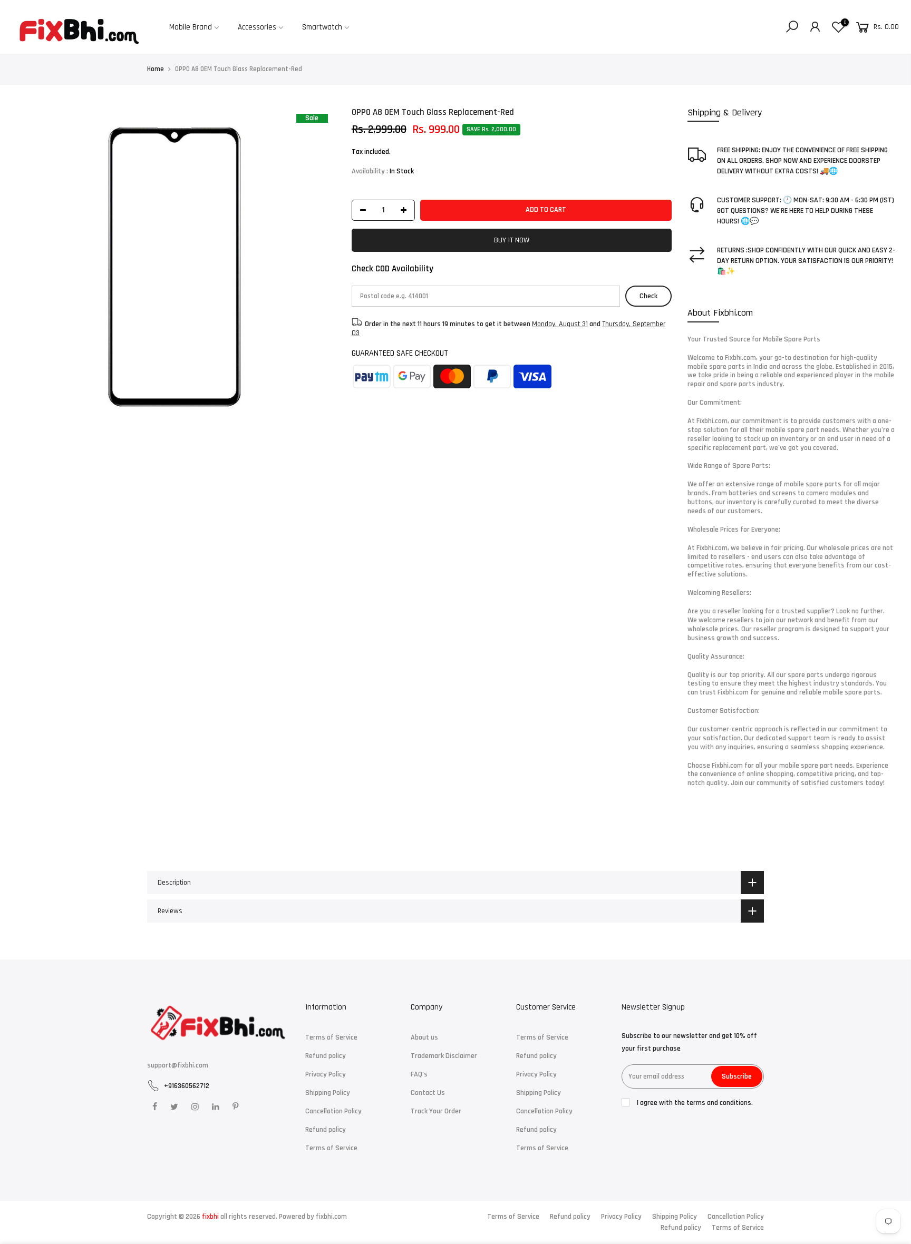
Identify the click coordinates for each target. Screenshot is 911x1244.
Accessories (257, 27)
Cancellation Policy (333, 1111)
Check (648, 296)
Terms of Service (331, 1037)
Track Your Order (436, 1111)
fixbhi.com (331, 1216)
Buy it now (511, 240)
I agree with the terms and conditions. (694, 1103)
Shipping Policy (327, 1093)
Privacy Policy (325, 1074)
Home (155, 69)
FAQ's (419, 1074)
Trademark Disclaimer (444, 1056)
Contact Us (428, 1093)
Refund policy (325, 1056)
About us (424, 1037)
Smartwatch (322, 27)
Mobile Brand (190, 27)
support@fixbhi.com (177, 1065)
